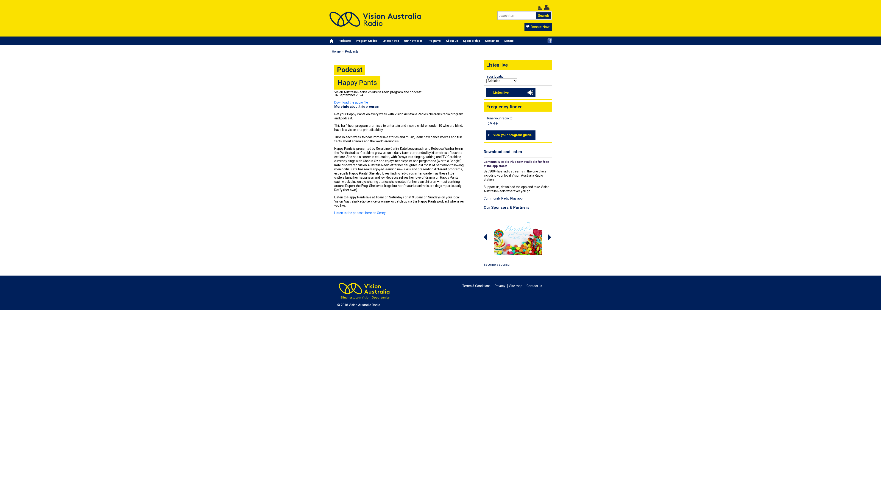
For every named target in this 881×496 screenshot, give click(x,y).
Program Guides (366, 40)
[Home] (375, 16)
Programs (434, 40)
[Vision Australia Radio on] (550, 41)
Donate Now (540, 27)
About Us (452, 40)
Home (336, 51)
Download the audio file (351, 102)
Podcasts (344, 40)
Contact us (492, 40)
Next (550, 237)
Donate (509, 40)
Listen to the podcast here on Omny (360, 213)
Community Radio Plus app (503, 198)
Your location (495, 76)
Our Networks (413, 40)
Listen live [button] (501, 92)
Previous (486, 237)
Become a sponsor (497, 264)
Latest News (390, 40)
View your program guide (512, 135)
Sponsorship (471, 40)
